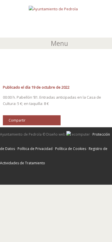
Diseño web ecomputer (68, 134)
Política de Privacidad (35, 148)
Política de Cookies (70, 148)
